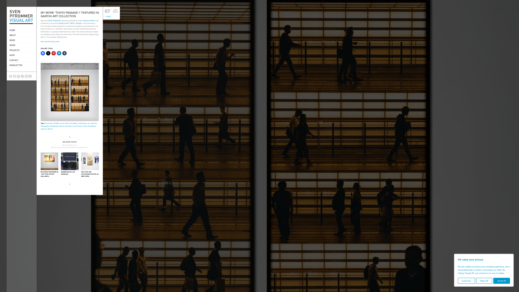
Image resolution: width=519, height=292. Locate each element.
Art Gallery (73, 123)
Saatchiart (68, 126)
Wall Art (50, 129)
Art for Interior (64, 123)
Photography (54, 126)
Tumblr (30, 76)
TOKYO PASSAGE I (54, 20)
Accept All (502, 280)
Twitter (14, 76)
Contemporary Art (84, 123)
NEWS (109, 16)
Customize (466, 280)
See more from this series (50, 41)
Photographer (45, 126)
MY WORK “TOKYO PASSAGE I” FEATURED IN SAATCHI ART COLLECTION (70, 14)
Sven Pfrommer (77, 126)
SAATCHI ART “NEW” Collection (70, 23)
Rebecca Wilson (89, 20)
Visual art (44, 129)
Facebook (10, 76)
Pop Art (61, 126)
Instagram (26, 76)
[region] (484, 270)
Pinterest (18, 76)
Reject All (484, 280)
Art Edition (56, 123)
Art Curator (48, 123)
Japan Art (93, 123)
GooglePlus (22, 76)
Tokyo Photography (89, 126)
